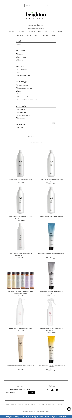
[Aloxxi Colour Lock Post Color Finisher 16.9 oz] (20, 312)
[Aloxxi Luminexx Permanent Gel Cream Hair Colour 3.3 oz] (20, 349)
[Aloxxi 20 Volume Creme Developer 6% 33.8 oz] (51, 163)
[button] (49, 182)
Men (36, 35)
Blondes (20, 54)
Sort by (30, 136)
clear (54, 123)
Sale (53, 35)
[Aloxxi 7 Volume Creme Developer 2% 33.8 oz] (20, 237)
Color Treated (22, 57)
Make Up (60, 31)
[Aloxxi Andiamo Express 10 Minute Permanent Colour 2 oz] (51, 237)
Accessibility (60, 404)
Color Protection (22, 70)
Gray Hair (20, 60)
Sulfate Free (21, 118)
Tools (29, 35)
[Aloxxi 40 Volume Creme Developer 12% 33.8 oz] (51, 200)
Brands (11, 31)
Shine (19, 72)
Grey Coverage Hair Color (25, 88)
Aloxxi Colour (22, 128)
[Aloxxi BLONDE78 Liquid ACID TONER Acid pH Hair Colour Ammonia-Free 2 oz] (20, 275)
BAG (41, 25)
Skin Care (20, 35)
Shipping (33, 404)
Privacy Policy (40, 404)
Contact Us (20, 404)
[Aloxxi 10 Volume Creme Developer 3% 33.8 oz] (20, 163)
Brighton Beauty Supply (41, 411)
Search (7, 404)
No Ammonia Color (23, 94)
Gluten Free (21, 109)
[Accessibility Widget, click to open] (69, 409)
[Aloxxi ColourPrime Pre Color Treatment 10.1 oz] (51, 312)
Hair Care (21, 31)
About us (13, 404)
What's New (44, 35)
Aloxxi (19, 44)
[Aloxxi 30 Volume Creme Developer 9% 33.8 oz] (20, 200)
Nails (52, 31)
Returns (27, 404)
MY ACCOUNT (32, 25)
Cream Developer (23, 85)
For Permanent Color (24, 75)
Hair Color (31, 31)
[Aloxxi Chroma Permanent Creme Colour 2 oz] (51, 275)
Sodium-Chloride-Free (24, 115)
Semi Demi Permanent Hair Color (27, 100)
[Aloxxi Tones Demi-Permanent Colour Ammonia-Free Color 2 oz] (51, 349)
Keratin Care (42, 31)
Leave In (20, 91)
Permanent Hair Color (24, 97)
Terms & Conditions (50, 404)
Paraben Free (22, 112)
